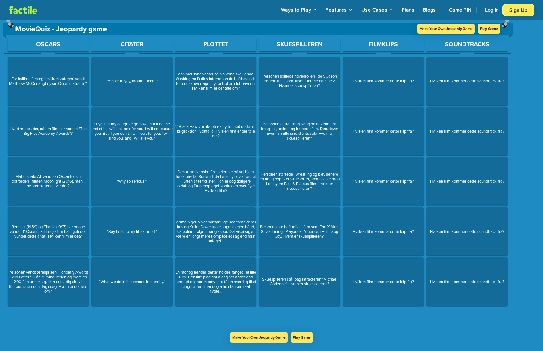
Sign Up (518, 10)
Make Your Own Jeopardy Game (446, 28)
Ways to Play (296, 9)
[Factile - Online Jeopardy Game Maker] (23, 10)
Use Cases (374, 9)
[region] (257, 176)
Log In (492, 9)
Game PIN (460, 9)
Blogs (429, 9)
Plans (408, 9)
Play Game (489, 28)
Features (336, 9)
